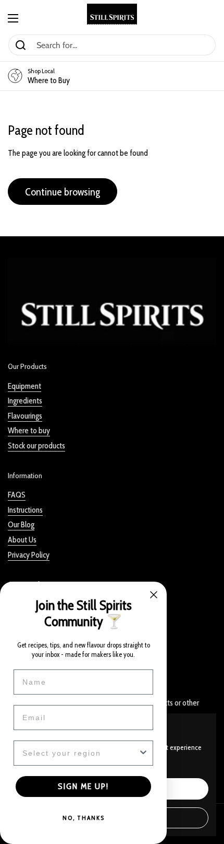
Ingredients (25, 401)
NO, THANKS (84, 818)
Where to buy (29, 430)
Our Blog (21, 524)
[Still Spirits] (112, 14)
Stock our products (36, 445)
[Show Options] (143, 753)
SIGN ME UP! (83, 786)
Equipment (24, 386)
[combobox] (80, 753)
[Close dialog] (153, 595)
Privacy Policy (28, 555)
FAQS (17, 495)
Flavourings (25, 416)
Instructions (25, 510)
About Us (22, 540)
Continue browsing (62, 191)
